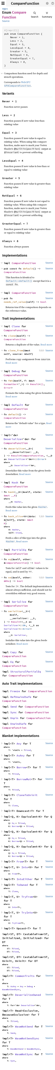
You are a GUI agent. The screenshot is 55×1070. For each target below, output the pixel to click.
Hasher (17, 501)
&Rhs (7, 581)
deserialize (16, 448)
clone (12, 335)
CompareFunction (25, 3)
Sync (13, 712)
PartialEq (19, 550)
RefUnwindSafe (20, 697)
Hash (15, 482)
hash (11, 491)
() (41, 384)
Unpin (14, 718)
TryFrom (27, 896)
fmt (10, 380)
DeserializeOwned (28, 995)
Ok (24, 625)
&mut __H (10, 495)
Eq (11, 662)
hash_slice (15, 516)
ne (9, 577)
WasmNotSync (33, 1049)
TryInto (27, 912)
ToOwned (22, 885)
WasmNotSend (24, 1026)
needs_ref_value (15, 301)
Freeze (15, 691)
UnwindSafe (18, 723)
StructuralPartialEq (25, 671)
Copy (13, 652)
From (20, 861)
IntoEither (25, 879)
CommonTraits (24, 976)
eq (9, 559)
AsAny (21, 755)
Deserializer (17, 459)
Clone (16, 326)
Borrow (21, 767)
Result (34, 384)
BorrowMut (24, 779)
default (28, 268)
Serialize (19, 601)
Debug (16, 371)
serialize (14, 611)
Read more (46, 344)
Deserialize (12, 439)
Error (7, 387)
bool (43, 301)
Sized (18, 532)
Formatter (10, 384)
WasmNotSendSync (11, 989)
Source (6, 21)
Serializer (11, 625)
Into (24, 867)
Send (13, 706)
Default (17, 405)
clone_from (15, 350)
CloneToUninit (27, 795)
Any (19, 743)
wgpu (5, 8)
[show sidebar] (3, 3)
